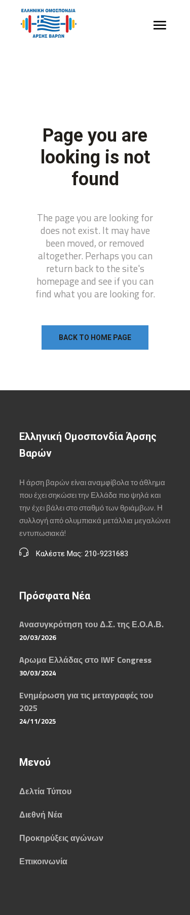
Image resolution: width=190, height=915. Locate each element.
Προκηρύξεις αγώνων (61, 838)
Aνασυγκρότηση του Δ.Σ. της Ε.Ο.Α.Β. (91, 624)
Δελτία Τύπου (45, 791)
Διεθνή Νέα (40, 814)
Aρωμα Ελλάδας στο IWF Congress (85, 660)
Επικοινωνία (43, 861)
